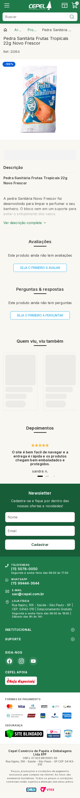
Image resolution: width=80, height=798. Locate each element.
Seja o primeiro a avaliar (40, 268)
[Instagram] (21, 661)
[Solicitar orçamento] (65, 5)
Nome (13, 517)
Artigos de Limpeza (18, 30)
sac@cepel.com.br (28, 594)
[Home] (40, 5)
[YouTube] (33, 661)
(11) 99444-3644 (25, 583)
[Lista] (7, 5)
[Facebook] (9, 661)
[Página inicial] (5, 29)
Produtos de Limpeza (32, 30)
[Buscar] (72, 16)
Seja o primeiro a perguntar (40, 315)
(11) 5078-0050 (24, 569)
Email (12, 531)
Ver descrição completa (22, 223)
